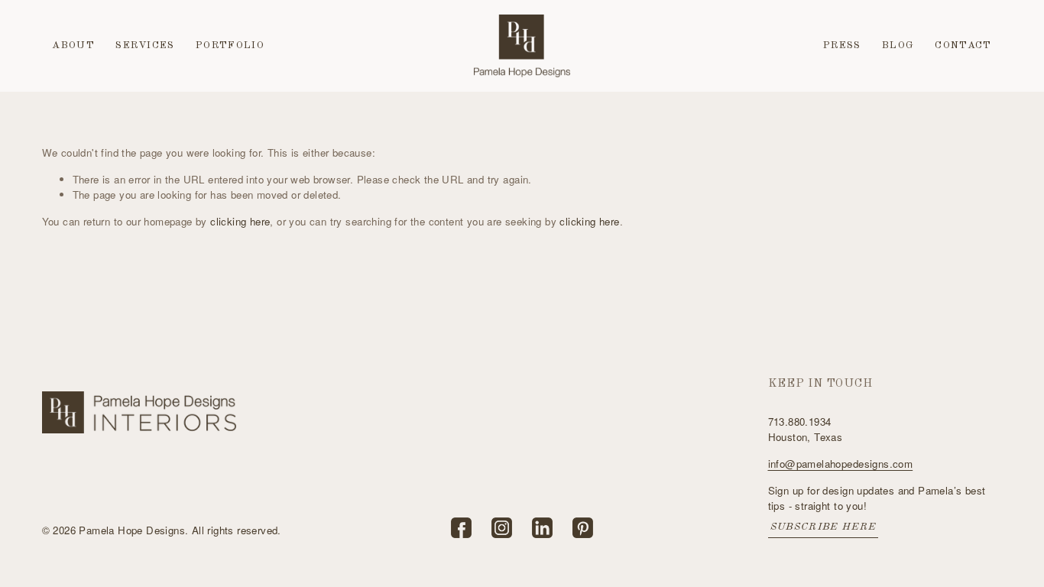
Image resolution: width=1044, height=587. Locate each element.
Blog (898, 45)
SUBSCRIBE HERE (823, 527)
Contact (963, 45)
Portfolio (230, 45)
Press (842, 45)
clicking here (240, 221)
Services (145, 45)
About (73, 45)
